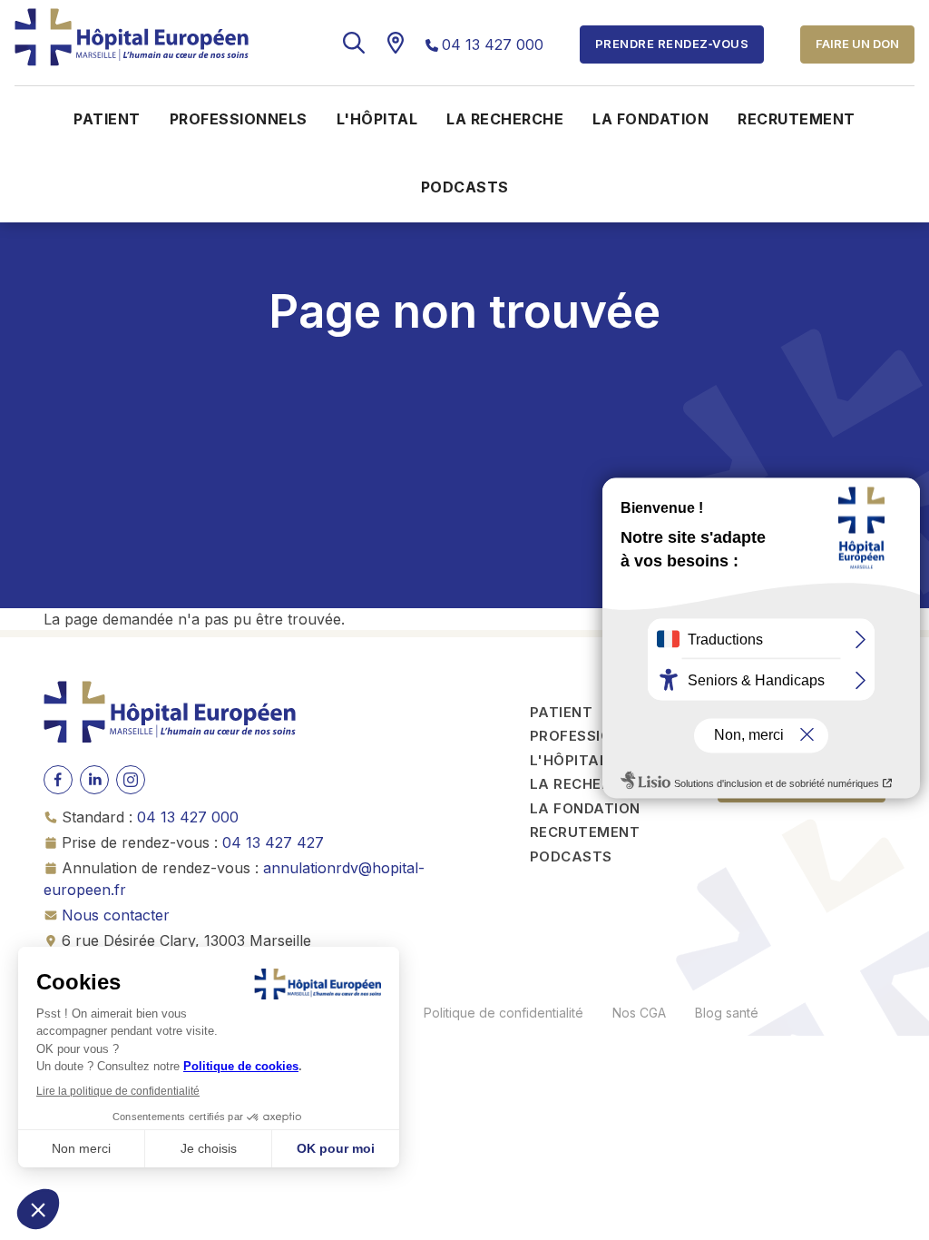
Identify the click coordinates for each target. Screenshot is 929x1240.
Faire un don (857, 43)
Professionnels (239, 119)
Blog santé (726, 1012)
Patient (107, 119)
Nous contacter (116, 915)
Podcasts (465, 187)
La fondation (650, 119)
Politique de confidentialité (503, 1012)
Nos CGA (639, 1012)
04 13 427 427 (273, 842)
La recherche (504, 119)
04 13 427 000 (492, 44)
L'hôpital (377, 119)
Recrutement (797, 119)
